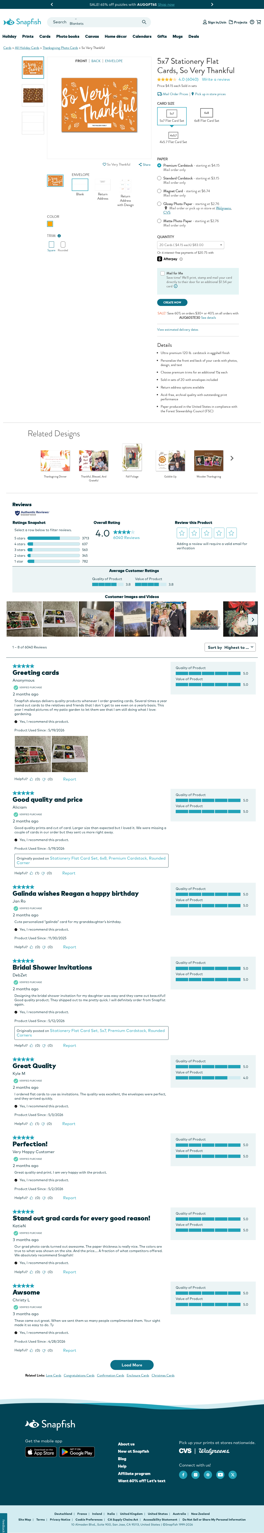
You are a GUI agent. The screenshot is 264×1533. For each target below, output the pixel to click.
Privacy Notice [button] (60, 1519)
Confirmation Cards (110, 1375)
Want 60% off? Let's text (141, 1480)
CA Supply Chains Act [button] (123, 1519)
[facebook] (185, 1472)
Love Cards (53, 1375)
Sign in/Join (217, 22)
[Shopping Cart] (258, 22)
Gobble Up (170, 477)
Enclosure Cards (138, 1375)
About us (126, 1444)
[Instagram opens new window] (197, 1472)
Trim (51, 236)
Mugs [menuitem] (178, 36)
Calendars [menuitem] (142, 36)
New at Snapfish (133, 1451)
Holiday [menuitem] (9, 36)
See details (208, 317)
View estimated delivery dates (177, 329)
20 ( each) (181, 245)
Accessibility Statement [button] (160, 1519)
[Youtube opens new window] (222, 1472)
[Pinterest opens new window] (210, 1472)
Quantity (165, 237)
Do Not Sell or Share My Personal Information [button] (214, 1519)
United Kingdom (131, 1514)
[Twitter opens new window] (235, 1472)
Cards (7, 47)
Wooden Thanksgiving (209, 477)
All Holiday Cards (27, 47)
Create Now (172, 302)
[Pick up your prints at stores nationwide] (185, 1450)
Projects (240, 22)
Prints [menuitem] (28, 36)
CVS (167, 212)
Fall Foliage (132, 477)
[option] (33, 68)
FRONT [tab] (81, 61)
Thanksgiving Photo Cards (60, 47)
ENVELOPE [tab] (114, 61)
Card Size (165, 103)
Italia (111, 1514)
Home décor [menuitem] (116, 36)
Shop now (166, 4)
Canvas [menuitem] (92, 36)
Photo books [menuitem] (67, 36)
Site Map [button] (24, 1519)
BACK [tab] (96, 61)
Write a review (216, 79)
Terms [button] (40, 1519)
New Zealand (200, 1514)
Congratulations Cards (79, 1375)
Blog (122, 1458)
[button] (104, 164)
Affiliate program (134, 1473)
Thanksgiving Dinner (55, 477)
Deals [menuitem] (194, 36)
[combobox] (99, 22)
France (82, 1514)
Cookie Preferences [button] (89, 1519)
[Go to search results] (144, 22)
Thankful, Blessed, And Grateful (93, 479)
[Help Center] (252, 22)
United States (158, 1514)
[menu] (144, 164)
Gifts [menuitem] (162, 36)
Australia (180, 1514)
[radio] (50, 224)
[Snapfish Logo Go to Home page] (22, 22)
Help (122, 1466)
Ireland (97, 1514)
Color (53, 216)
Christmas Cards (163, 1375)
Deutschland (63, 1514)
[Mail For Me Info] (175, 286)
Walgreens (223, 208)
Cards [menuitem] (45, 36)
